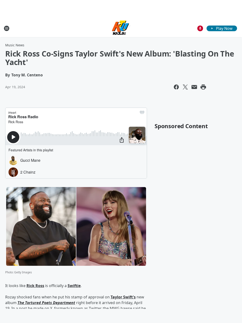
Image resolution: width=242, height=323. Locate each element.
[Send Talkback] (200, 28)
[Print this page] (203, 87)
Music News (14, 45)
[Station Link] (121, 28)
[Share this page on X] (185, 87)
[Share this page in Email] (194, 87)
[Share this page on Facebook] (176, 87)
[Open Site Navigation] (6, 28)
